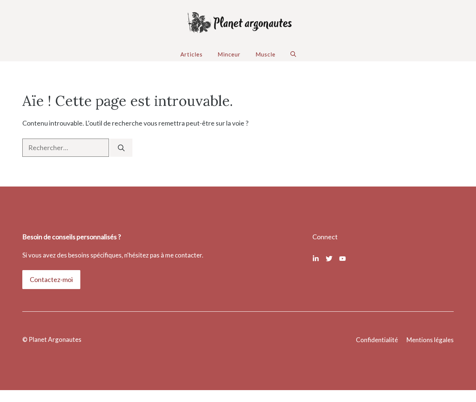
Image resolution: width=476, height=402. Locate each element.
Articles (191, 54)
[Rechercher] (121, 148)
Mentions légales (430, 340)
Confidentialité (377, 340)
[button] (293, 54)
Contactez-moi (51, 279)
